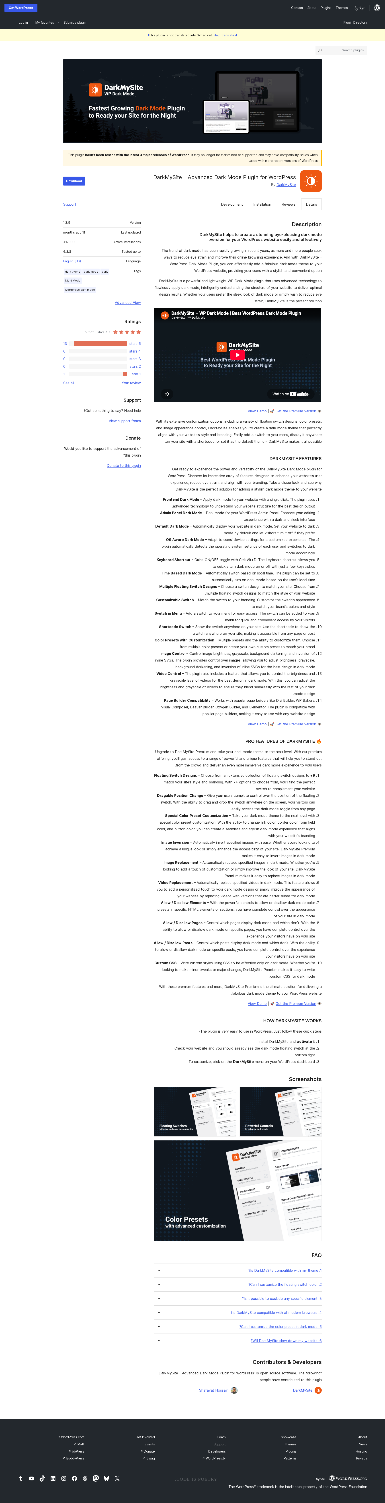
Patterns (290, 1458)
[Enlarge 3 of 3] (315, 1146)
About (362, 1437)
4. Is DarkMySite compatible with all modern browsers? (276, 1313)
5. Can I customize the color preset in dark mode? (280, 1327)
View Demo (257, 411)
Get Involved (145, 1437)
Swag (149, 1458)
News (363, 1444)
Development (232, 204)
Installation (262, 204)
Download (74, 181)
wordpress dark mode (80, 289)
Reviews (288, 204)
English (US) (72, 261)
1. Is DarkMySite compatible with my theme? (285, 1270)
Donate (147, 1451)
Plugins (291, 1451)
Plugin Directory (355, 22)
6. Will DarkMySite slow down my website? (286, 1341)
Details (311, 204)
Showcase (288, 1437)
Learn (221, 1437)
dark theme (72, 271)
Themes (290, 1444)
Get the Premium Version (296, 411)
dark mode (91, 271)
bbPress (76, 1451)
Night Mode (72, 280)
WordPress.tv (214, 1458)
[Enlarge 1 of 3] (315, 1093)
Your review (131, 383)
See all (68, 383)
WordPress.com (70, 1437)
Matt (79, 1444)
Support (69, 204)
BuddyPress (73, 1458)
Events (150, 1444)
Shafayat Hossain (213, 1390)
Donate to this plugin (124, 465)
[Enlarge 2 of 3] (230, 1093)
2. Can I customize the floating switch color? (285, 1284)
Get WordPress (21, 8)
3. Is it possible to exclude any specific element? (282, 1298)
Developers (217, 1451)
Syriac (320, 1479)
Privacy (361, 1458)
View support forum (125, 421)
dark (105, 271)
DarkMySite (286, 184)
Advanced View (128, 302)
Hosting (361, 1451)
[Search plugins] (319, 50)
